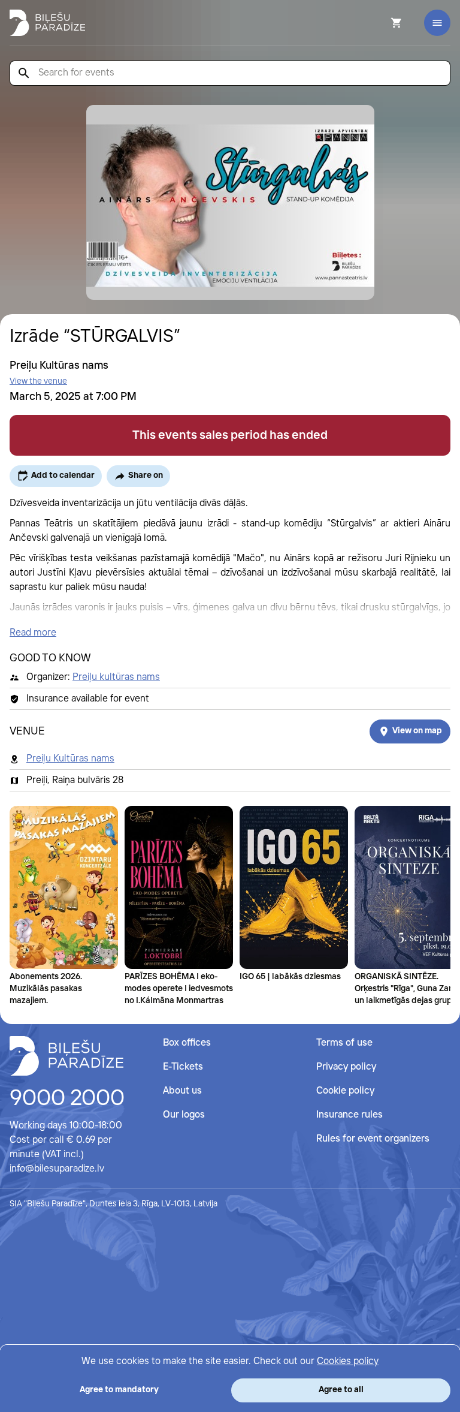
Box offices (187, 1042)
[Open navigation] (437, 23)
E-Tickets (183, 1066)
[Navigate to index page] (47, 23)
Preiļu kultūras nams (116, 677)
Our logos (184, 1114)
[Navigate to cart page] (380, 23)
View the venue (38, 381)
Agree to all (341, 1390)
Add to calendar (63, 475)
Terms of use (344, 1042)
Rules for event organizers (372, 1138)
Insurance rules (349, 1114)
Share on (145, 475)
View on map (417, 731)
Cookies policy (348, 1361)
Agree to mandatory (119, 1390)
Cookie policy (345, 1090)
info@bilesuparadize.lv (57, 1168)
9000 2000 (67, 1099)
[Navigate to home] (66, 1056)
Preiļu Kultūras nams (70, 758)
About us (182, 1090)
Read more (33, 632)
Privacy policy (346, 1066)
